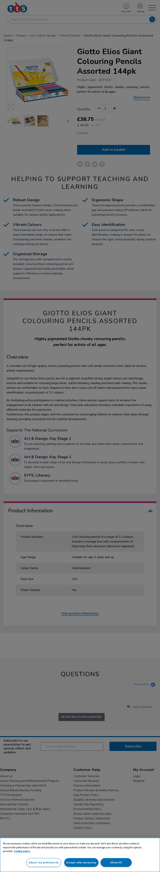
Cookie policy (22, 851)
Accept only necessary (81, 862)
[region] (80, 855)
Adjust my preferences (43, 862)
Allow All (116, 862)
